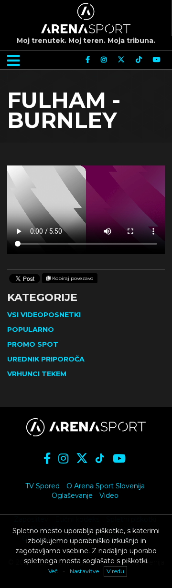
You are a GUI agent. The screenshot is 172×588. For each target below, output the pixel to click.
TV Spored (42, 486)
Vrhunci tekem (36, 374)
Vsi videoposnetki (44, 314)
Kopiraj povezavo (72, 278)
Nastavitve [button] (84, 571)
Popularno (30, 329)
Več (53, 571)
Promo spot (32, 344)
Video (108, 495)
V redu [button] (115, 571)
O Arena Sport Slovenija (105, 486)
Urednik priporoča (46, 359)
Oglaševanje (72, 495)
